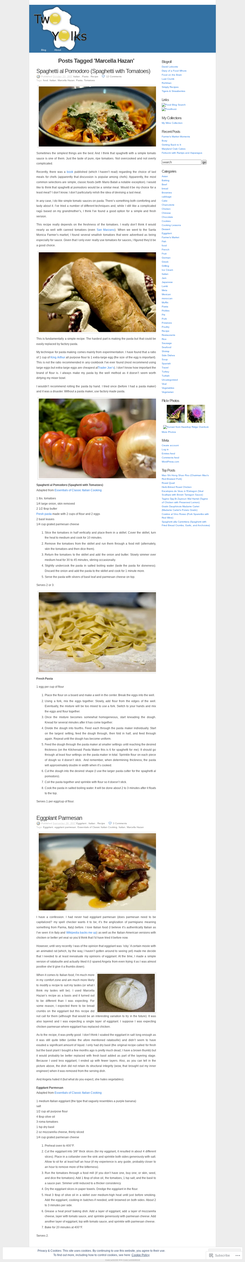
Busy (164, 140)
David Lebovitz (170, 66)
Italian (76, 76)
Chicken (166, 209)
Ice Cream (167, 270)
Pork (164, 318)
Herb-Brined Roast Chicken (177, 487)
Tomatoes (89, 80)
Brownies (167, 192)
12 (114, 76)
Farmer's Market (170, 237)
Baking (165, 180)
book (70, 172)
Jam (164, 278)
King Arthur (57, 357)
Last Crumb (168, 79)
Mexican (166, 294)
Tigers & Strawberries (173, 91)
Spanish (166, 363)
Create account (170, 445)
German (166, 257)
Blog (43, 50)
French (165, 249)
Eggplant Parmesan (59, 818)
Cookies (166, 221)
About (57, 50)
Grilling (165, 266)
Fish (164, 241)
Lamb (165, 286)
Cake (164, 200)
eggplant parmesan (65, 827)
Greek (165, 261)
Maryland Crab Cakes (173, 148)
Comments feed (170, 457)
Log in (165, 449)
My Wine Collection (172, 123)
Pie (163, 314)
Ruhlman (167, 83)
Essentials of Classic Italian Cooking (78, 490)
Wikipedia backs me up (81, 932)
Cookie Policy (141, 1255)
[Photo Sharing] (98, 146)
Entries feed (168, 453)
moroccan (167, 298)
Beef (164, 184)
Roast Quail (168, 483)
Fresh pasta (44, 514)
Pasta (85, 76)
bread (165, 188)
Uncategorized (170, 379)
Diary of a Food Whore (174, 70)
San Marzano (106, 229)
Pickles (165, 310)
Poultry (165, 327)
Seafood (166, 347)
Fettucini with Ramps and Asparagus (182, 153)
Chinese (166, 213)
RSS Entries (111, 1259)
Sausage (167, 343)
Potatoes (167, 322)
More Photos (169, 432)
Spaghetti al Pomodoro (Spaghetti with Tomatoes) (93, 71)
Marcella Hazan (66, 80)
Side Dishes (168, 355)
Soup (165, 359)
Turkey (165, 371)
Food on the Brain (172, 74)
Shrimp (165, 351)
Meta (164, 290)
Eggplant (81, 823)
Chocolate (167, 217)
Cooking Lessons (171, 225)
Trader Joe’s (106, 367)
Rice (164, 339)
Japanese (167, 282)
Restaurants (168, 335)
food (45, 80)
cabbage (167, 196)
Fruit (164, 253)
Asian (165, 176)
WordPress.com (170, 461)
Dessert (166, 229)
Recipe (94, 76)
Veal (164, 384)
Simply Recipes (170, 87)
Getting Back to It (171, 144)
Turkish (166, 375)
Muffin (165, 302)
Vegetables (168, 388)
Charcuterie (168, 204)
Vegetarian (168, 392)
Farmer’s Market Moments (176, 136)
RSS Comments (131, 1259)
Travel (165, 367)
